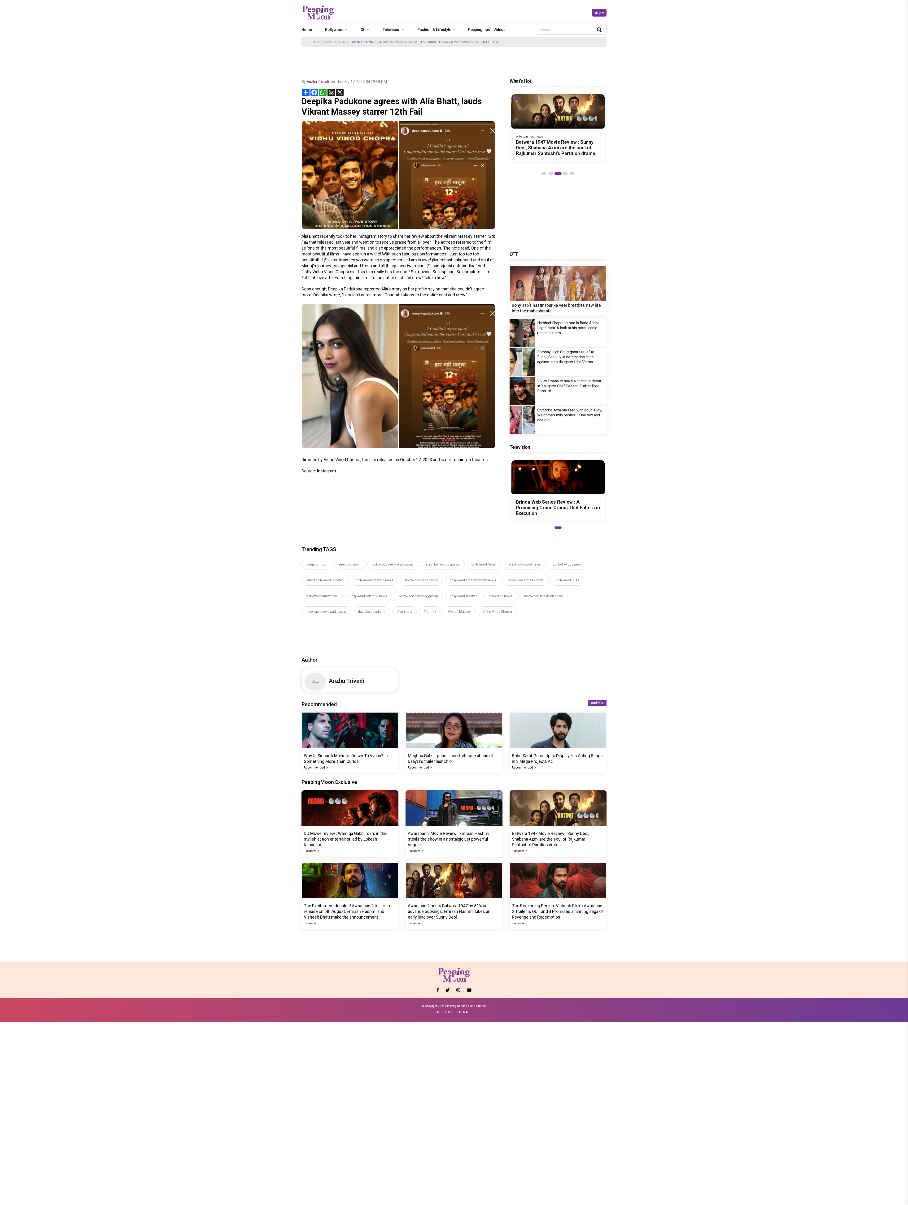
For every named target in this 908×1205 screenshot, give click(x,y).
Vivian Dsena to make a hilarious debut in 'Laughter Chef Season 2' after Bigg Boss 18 (569, 386)
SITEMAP (463, 1012)
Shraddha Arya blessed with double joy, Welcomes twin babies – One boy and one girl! (569, 415)
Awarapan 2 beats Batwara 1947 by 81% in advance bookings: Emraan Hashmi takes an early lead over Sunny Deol (449, 911)
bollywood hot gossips (421, 580)
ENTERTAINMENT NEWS (357, 41)
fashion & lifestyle (434, 29)
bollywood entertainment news (473, 580)
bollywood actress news (526, 580)
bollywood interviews (322, 596)
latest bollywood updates (325, 580)
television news (500, 596)
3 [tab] (558, 173)
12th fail (430, 611)
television (391, 29)
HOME (313, 41)
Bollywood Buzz (567, 580)
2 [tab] (551, 173)
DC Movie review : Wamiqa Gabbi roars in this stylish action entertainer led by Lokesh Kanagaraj (346, 839)
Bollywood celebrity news (368, 596)
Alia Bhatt (404, 611)
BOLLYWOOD (329, 41)
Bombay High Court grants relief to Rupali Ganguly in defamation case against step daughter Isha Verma (565, 357)
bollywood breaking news (374, 580)
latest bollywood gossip (442, 564)
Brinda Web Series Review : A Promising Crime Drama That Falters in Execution (558, 507)
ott (363, 29)
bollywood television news (543, 596)
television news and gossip (326, 611)
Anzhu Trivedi (318, 81)
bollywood (334, 29)
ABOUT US (443, 1012)
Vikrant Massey (459, 611)
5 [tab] (572, 173)
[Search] (599, 29)
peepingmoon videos (487, 29)
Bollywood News (483, 564)
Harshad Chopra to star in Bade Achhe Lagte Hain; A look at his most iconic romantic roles (568, 328)
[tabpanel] (558, 127)
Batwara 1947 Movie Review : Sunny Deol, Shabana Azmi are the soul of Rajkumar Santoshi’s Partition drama (555, 147)
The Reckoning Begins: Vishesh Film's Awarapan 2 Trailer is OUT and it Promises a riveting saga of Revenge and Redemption (557, 911)
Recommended (315, 767)
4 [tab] (565, 173)
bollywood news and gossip (392, 564)
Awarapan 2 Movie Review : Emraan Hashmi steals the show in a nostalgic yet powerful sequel (448, 839)
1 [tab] (543, 173)
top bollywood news (567, 564)
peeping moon (350, 564)
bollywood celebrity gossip (418, 596)
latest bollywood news (524, 564)
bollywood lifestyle (463, 596)
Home (306, 29)
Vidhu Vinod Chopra (497, 611)
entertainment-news (529, 136)
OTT (514, 254)
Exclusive (310, 851)
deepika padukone (371, 611)
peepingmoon (316, 564)
